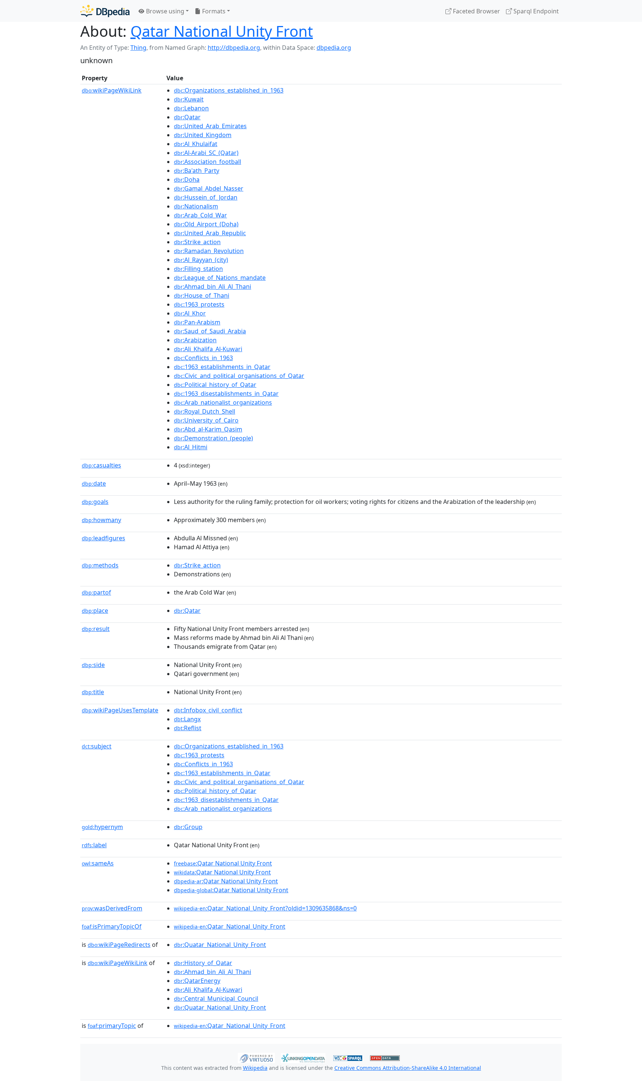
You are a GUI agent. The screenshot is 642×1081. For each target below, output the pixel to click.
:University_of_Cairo (206, 420)
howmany (101, 520)
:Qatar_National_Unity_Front (229, 926)
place (95, 610)
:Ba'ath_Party (196, 170)
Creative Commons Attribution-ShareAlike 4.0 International (407, 1067)
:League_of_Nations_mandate (220, 278)
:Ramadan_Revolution (209, 251)
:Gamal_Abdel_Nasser (208, 188)
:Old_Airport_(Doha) (206, 224)
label (94, 845)
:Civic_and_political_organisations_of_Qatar (239, 376)
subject (96, 746)
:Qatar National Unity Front (223, 863)
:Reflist (187, 728)
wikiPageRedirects (119, 945)
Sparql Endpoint (535, 11)
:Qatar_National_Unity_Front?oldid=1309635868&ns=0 (265, 908)
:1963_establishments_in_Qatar (222, 367)
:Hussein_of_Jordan (205, 197)
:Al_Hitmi (190, 447)
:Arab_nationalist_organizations (223, 402)
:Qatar (187, 117)
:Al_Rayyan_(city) (201, 260)
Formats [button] (213, 11)
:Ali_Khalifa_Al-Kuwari (208, 349)
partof (96, 592)
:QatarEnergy (197, 981)
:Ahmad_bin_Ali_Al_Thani (212, 286)
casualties (101, 465)
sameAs (98, 863)
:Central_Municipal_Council (216, 998)
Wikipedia (255, 1067)
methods (100, 565)
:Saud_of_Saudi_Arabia (210, 331)
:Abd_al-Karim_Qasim (208, 429)
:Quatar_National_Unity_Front (220, 945)
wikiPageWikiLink (112, 90)
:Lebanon (191, 108)
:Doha (187, 179)
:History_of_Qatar (203, 963)
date (94, 483)
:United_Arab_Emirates (210, 126)
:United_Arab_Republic (210, 233)
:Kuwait (189, 99)
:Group (188, 827)
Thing (138, 47)
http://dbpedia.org (234, 47)
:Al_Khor (190, 313)
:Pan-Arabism (197, 322)
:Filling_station (198, 269)
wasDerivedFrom (112, 908)
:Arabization (195, 340)
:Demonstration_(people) (213, 438)
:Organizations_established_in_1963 (228, 90)
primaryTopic (112, 1026)
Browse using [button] (164, 11)
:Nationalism (196, 206)
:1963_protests (199, 304)
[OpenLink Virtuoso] (256, 1057)
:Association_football (207, 162)
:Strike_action (197, 242)
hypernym (102, 827)
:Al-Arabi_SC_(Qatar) (206, 153)
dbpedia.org (334, 47)
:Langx (187, 719)
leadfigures (103, 538)
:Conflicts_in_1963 (203, 358)
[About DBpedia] (105, 11)
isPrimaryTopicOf (112, 926)
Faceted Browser (475, 11)
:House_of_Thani (201, 295)
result (96, 629)
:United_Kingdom (202, 135)
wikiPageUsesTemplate (120, 710)
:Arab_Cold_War (200, 215)
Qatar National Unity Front (221, 31)
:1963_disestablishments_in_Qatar (226, 393)
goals (95, 502)
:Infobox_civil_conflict (208, 710)
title (93, 692)
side (93, 665)
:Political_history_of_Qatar (215, 385)
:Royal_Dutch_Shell (204, 411)
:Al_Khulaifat (195, 144)
